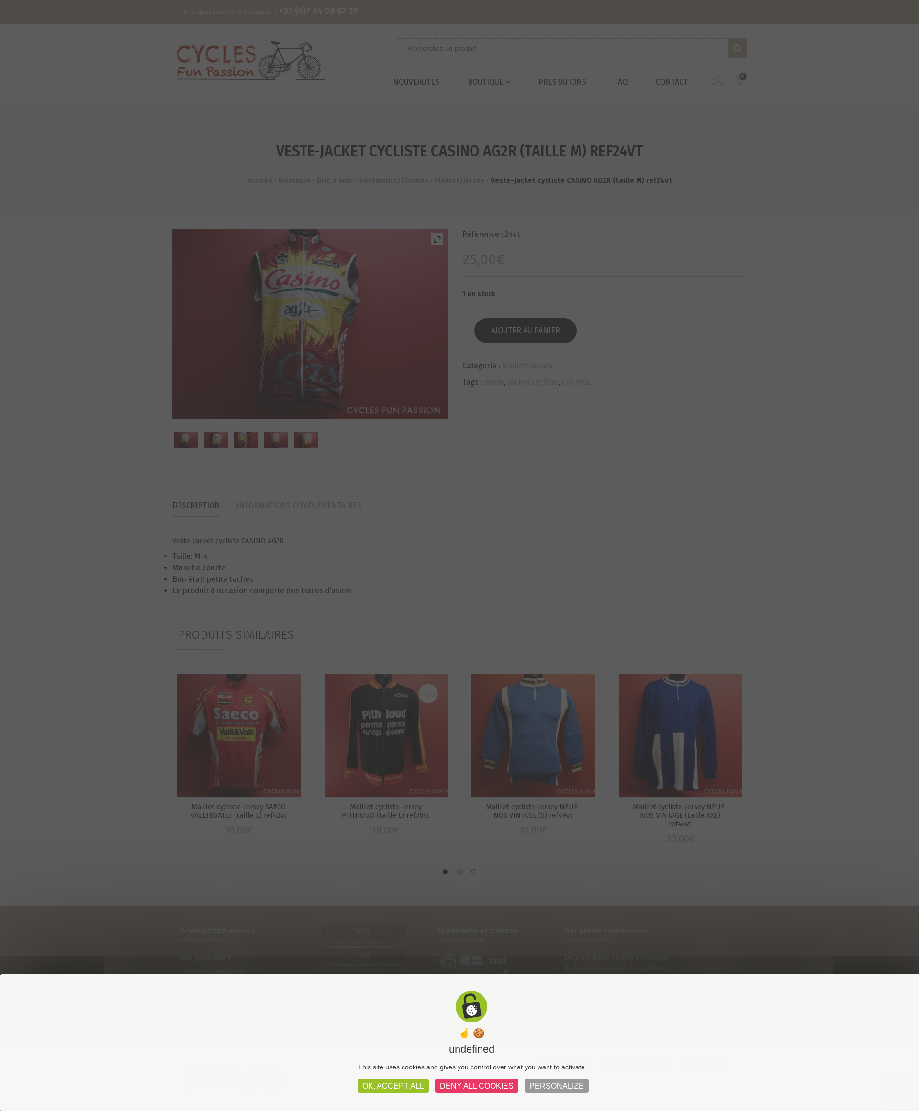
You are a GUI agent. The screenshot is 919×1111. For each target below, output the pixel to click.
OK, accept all (393, 1086)
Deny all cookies (477, 1086)
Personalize (556, 1086)
